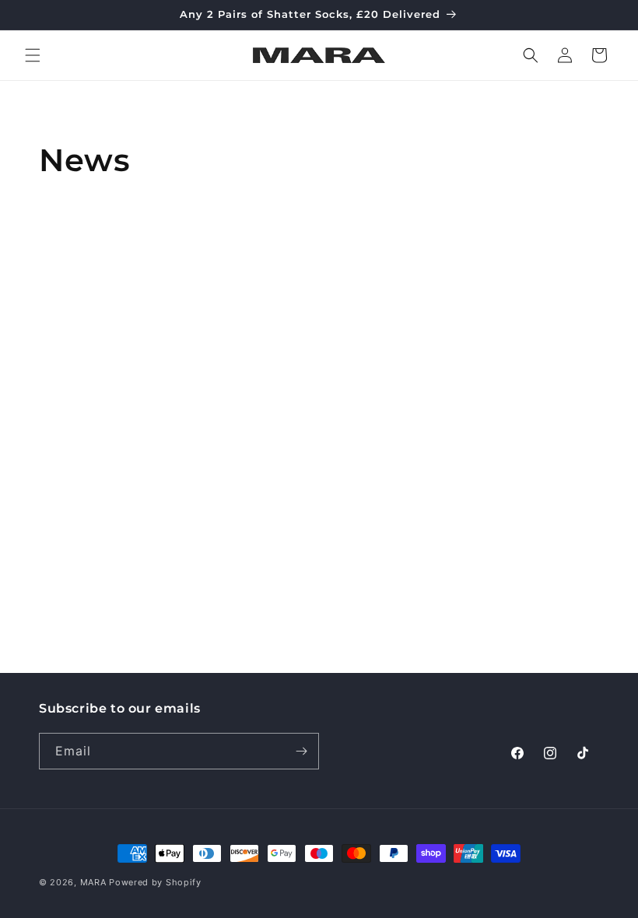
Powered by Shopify (155, 882)
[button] (33, 55)
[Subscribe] (301, 751)
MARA (93, 882)
